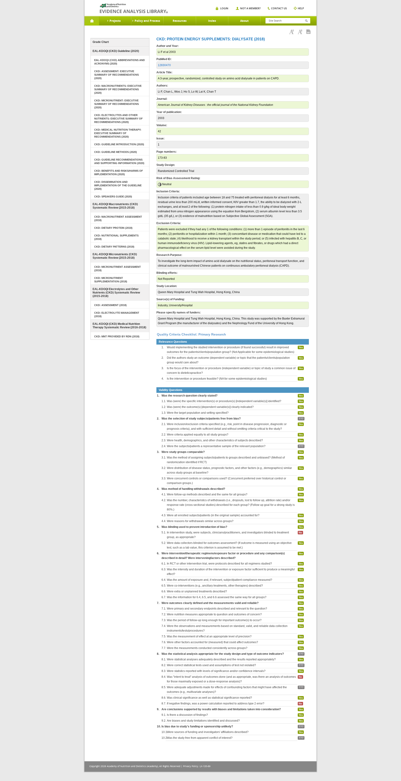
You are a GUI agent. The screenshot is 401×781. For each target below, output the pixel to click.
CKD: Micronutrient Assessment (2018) (117, 268)
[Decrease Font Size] (300, 31)
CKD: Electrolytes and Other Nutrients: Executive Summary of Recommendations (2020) (118, 118)
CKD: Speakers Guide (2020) (113, 196)
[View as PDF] (308, 31)
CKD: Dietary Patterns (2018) (114, 246)
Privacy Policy (190, 766)
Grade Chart (101, 42)
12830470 (164, 65)
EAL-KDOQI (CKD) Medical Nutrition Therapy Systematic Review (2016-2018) (119, 325)
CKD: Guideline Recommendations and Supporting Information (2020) (119, 161)
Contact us (279, 8)
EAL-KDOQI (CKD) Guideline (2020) (116, 51)
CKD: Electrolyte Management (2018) (116, 314)
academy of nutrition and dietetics (134, 8)
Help (301, 8)
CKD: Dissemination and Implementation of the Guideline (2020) (118, 185)
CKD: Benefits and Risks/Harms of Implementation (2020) (118, 172)
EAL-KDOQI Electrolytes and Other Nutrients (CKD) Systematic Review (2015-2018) (116, 292)
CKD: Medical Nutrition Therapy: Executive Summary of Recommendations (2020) (117, 133)
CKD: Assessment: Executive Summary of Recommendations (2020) (116, 75)
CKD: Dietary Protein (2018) (113, 227)
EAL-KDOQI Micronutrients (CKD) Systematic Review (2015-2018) (115, 256)
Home (91, 20)
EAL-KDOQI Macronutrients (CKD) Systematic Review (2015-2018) (115, 206)
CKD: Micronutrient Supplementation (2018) (110, 280)
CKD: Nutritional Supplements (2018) (116, 237)
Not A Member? (250, 8)
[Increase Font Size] (291, 31)
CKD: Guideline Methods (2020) (115, 152)
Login (224, 8)
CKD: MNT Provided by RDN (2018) (116, 336)
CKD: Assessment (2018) (110, 305)
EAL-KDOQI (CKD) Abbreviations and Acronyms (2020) (119, 62)
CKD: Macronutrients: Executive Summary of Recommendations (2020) (118, 89)
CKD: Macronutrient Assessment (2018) (118, 218)
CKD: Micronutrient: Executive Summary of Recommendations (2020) (116, 104)
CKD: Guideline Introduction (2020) (119, 144)
